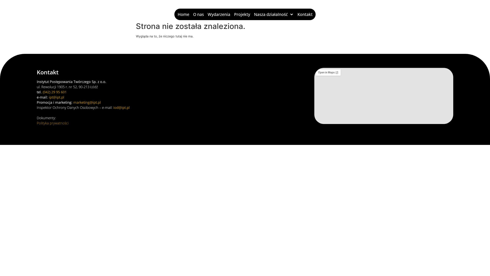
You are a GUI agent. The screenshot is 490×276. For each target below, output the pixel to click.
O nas (198, 14)
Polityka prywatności (53, 123)
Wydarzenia (219, 14)
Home (183, 14)
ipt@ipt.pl (56, 97)
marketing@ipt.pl (87, 102)
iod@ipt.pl (121, 107)
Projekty (242, 14)
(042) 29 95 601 (55, 92)
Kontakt (305, 14)
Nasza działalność (271, 14)
